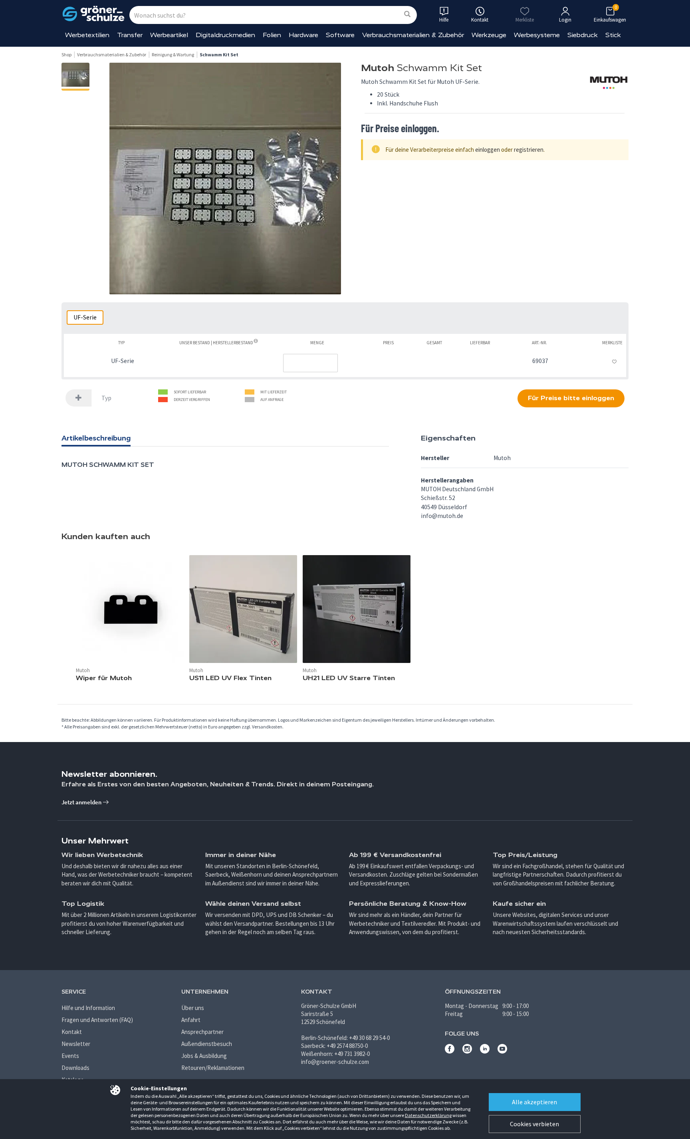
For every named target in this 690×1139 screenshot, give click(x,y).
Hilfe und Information (88, 1008)
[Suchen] (407, 14)
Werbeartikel (169, 35)
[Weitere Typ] (78, 398)
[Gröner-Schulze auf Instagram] (467, 1051)
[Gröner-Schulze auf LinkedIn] (485, 1051)
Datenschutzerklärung (428, 1115)
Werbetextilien (87, 35)
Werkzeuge (489, 35)
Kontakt (71, 1032)
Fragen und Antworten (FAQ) (97, 1020)
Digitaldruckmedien (225, 35)
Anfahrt (190, 1020)
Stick (613, 35)
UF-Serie (85, 317)
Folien (272, 35)
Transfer (130, 35)
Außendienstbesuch (206, 1044)
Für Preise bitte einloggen (571, 398)
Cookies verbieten (534, 1124)
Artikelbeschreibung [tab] (96, 438)
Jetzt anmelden (82, 802)
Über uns (192, 1008)
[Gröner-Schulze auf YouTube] (502, 1051)
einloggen (487, 149)
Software (340, 35)
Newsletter (75, 1044)
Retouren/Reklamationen (212, 1068)
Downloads (75, 1068)
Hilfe (443, 19)
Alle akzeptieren (534, 1102)
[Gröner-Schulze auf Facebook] (449, 1051)
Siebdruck (582, 35)
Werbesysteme (537, 35)
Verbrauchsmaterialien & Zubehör (413, 35)
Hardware (303, 35)
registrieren (528, 149)
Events (70, 1056)
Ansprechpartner (202, 1032)
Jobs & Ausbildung (204, 1056)
